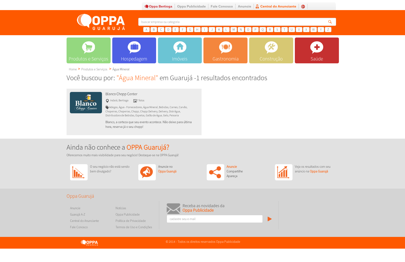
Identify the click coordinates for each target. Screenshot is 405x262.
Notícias (121, 208)
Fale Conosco (222, 6)
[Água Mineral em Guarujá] (86, 102)
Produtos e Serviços (94, 69)
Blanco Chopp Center (121, 94)
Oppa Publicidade (191, 6)
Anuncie (244, 6)
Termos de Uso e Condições (134, 227)
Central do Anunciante (278, 6)
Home (73, 69)
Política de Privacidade (131, 221)
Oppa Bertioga (160, 6)
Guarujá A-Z (77, 214)
